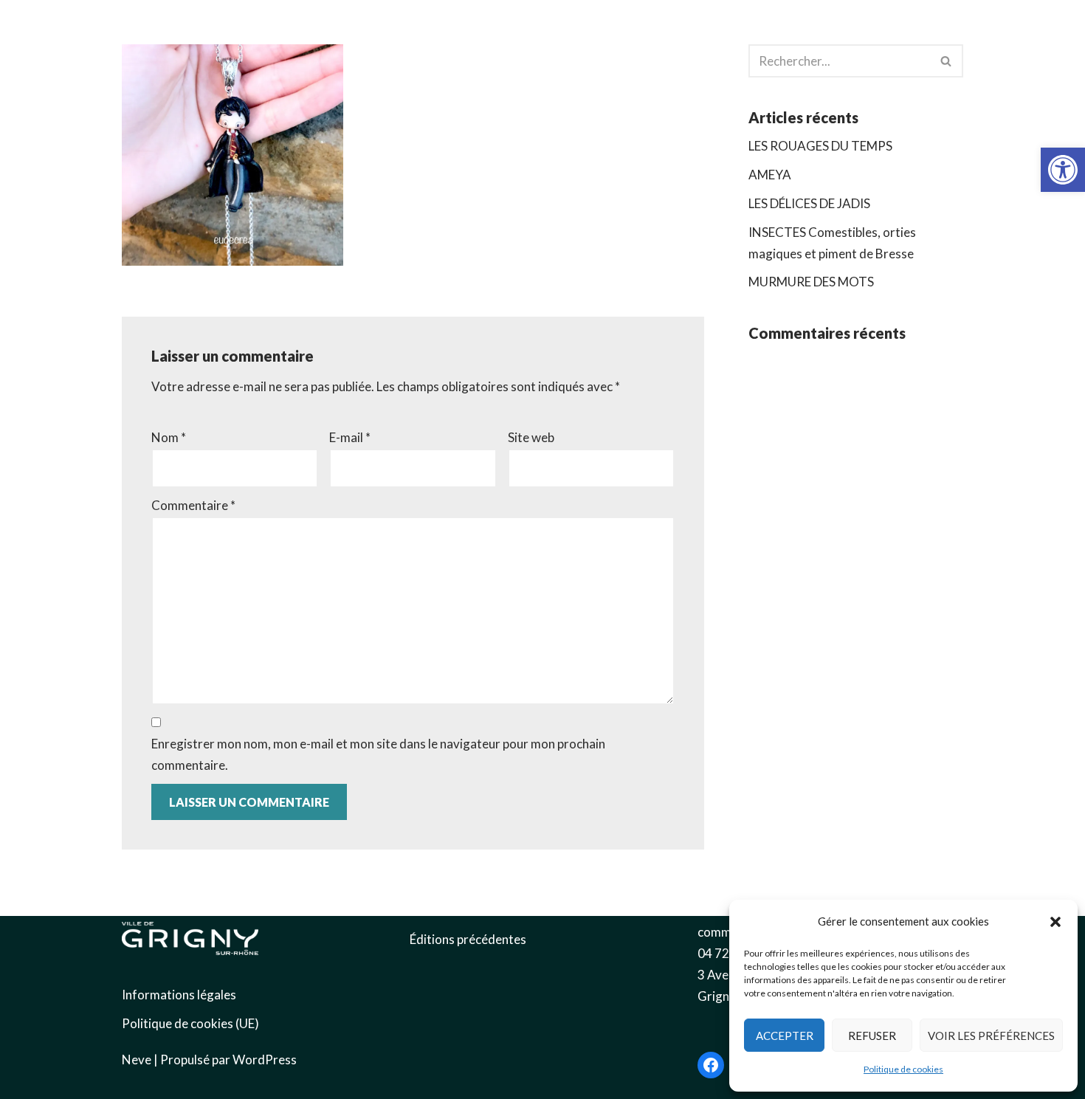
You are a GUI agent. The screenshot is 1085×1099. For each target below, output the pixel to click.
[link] (1063, 170)
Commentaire (193, 505)
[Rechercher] (946, 60)
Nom (168, 437)
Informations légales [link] (179, 994)
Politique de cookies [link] (903, 1069)
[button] (1055, 921)
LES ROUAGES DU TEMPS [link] (820, 146)
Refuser (872, 1035)
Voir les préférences (991, 1035)
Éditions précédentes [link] (468, 939)
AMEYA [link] (769, 174)
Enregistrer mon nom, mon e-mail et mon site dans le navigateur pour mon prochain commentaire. (378, 754)
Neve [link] (136, 1059)
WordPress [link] (264, 1059)
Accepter (784, 1035)
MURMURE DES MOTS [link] (811, 281)
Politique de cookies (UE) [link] (190, 1023)
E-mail (350, 437)
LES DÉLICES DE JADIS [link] (809, 203)
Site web (531, 437)
